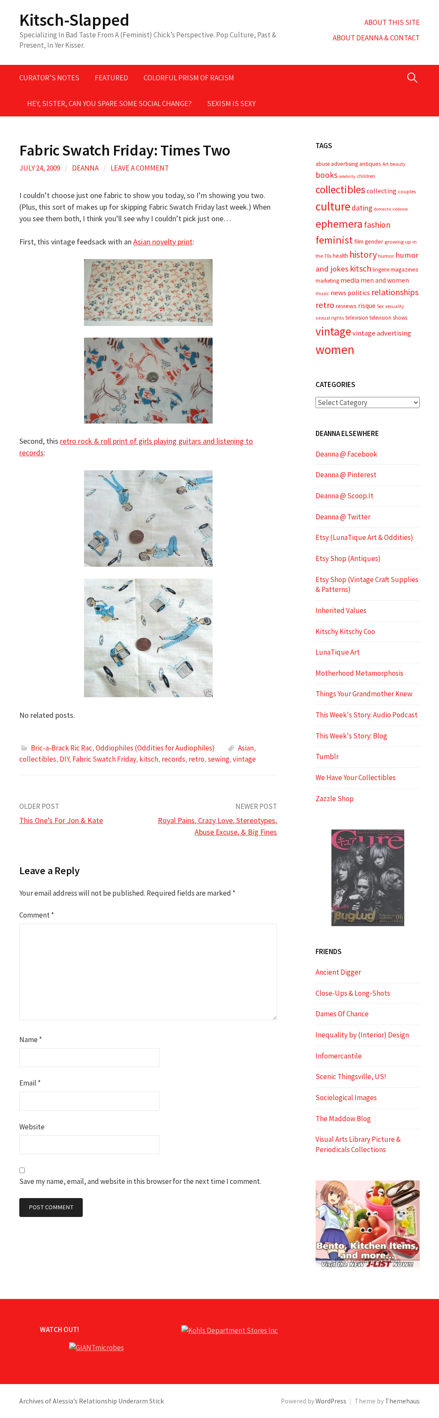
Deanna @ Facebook (346, 454)
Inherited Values (341, 610)
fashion (377, 225)
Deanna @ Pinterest (346, 474)
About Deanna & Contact (376, 38)
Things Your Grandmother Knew (364, 693)
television (357, 317)
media (349, 280)
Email (30, 1083)
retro (196, 759)
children (366, 176)
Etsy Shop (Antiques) (348, 558)
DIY (64, 759)
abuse (323, 164)
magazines (404, 269)
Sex (380, 306)
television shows (388, 317)
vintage (244, 759)
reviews (346, 306)
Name (30, 1039)
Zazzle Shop (335, 798)
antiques (370, 164)
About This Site (392, 22)
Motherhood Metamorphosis (359, 673)
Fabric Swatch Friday (104, 759)
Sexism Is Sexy (231, 103)
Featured (111, 77)
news (338, 292)
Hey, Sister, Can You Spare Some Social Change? (109, 103)
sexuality (394, 306)
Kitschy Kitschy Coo (345, 631)
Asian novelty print (162, 242)
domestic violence (391, 209)
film (359, 241)
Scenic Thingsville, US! (351, 1076)
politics (359, 292)
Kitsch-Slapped (74, 19)
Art (385, 164)
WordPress (331, 1401)
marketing (327, 280)
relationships (394, 292)
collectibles (37, 759)
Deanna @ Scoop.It (344, 495)
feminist (334, 240)
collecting (382, 190)
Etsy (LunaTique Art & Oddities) (364, 537)
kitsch (148, 759)
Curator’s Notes (49, 77)
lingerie (381, 269)
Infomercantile (339, 1056)
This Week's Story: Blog (351, 736)
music (322, 293)
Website (32, 1126)
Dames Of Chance (342, 1014)
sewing (218, 759)
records (173, 759)
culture (333, 206)
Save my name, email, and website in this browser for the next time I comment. (140, 1181)
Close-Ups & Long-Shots (353, 993)
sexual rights (330, 317)
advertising (344, 164)
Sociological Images (346, 1097)
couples (407, 191)
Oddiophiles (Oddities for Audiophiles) (155, 748)
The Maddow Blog (343, 1118)
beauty (398, 164)
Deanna (85, 168)
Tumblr (327, 756)
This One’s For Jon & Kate (61, 820)
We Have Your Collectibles (356, 777)
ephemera (339, 224)
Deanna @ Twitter (343, 516)
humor (386, 256)
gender (374, 241)
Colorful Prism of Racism (189, 77)
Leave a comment (140, 168)
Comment (36, 915)
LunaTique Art (338, 652)
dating (362, 208)
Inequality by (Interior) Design (362, 1035)
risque (367, 306)
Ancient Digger (338, 972)
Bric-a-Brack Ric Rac (61, 748)
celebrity (347, 176)
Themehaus (402, 1401)
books (326, 175)
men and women (385, 280)
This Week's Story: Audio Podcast (367, 715)
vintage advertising (381, 333)
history (363, 254)
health (340, 255)
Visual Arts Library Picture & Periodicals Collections (358, 1144)
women (335, 349)
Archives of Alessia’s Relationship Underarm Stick (91, 1401)
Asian (246, 748)
